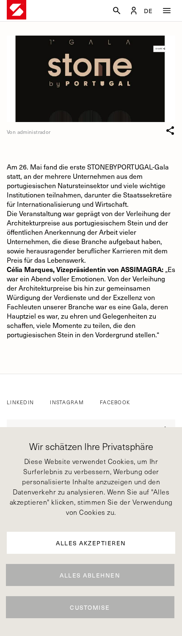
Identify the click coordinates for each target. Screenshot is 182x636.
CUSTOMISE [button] (90, 607)
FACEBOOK (115, 402)
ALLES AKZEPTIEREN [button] (91, 543)
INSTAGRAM (67, 402)
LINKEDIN (20, 402)
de (148, 11)
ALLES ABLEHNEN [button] (90, 575)
